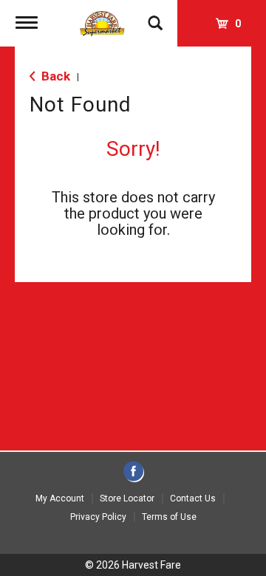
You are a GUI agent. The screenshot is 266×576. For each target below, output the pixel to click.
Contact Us (193, 498)
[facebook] (133, 472)
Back (54, 76)
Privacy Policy (98, 517)
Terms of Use (169, 517)
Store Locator (127, 498)
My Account (59, 498)
